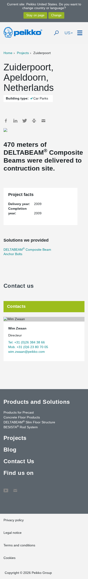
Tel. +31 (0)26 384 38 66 (26, 342)
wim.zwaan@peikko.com (26, 351)
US (67, 33)
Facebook (6, 120)
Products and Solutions (37, 402)
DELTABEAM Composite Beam (27, 249)
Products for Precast (19, 412)
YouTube (6, 488)
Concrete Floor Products (22, 417)
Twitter (24, 120)
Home (8, 53)
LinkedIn (15, 120)
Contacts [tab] (16, 306)
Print (34, 120)
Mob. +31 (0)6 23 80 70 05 (28, 347)
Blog (10, 449)
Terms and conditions (19, 545)
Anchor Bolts (13, 254)
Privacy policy (14, 520)
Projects (23, 53)
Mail (43, 120)
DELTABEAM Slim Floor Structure (29, 422)
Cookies (9, 558)
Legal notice (13, 532)
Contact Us (19, 461)
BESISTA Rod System (21, 427)
